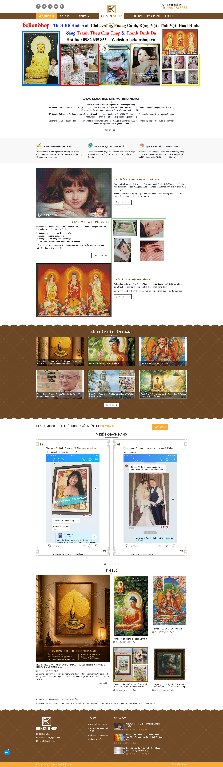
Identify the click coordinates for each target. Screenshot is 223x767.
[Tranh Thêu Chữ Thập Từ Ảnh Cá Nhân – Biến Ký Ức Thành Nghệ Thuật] (130, 664)
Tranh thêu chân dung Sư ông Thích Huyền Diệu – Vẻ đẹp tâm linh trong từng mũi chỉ (59, 395)
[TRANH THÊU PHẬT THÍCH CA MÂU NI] (111, 351)
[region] (111, 53)
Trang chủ (48, 16)
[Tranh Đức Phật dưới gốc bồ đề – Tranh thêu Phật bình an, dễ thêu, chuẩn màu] (163, 384)
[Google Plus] (50, 6)
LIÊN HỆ (169, 16)
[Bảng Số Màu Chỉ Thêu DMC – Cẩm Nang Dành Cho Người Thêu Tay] (119, 750)
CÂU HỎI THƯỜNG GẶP (99, 735)
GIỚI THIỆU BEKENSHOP (99, 724)
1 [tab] (105, 564)
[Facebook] (38, 6)
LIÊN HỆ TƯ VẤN (96, 739)
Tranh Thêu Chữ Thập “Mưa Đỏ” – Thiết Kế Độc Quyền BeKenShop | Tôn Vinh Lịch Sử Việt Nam (169, 686)
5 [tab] (115, 564)
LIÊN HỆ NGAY (160, 427)
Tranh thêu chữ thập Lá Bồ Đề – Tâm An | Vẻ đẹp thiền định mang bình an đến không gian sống (59, 362)
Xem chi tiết (110, 130)
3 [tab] (110, 564)
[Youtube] (56, 6)
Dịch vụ (83, 16)
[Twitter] (44, 6)
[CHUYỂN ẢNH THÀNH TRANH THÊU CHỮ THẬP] (119, 726)
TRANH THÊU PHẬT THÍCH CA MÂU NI (104, 363)
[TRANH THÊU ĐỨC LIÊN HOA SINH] (163, 351)
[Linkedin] (62, 6)
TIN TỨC (138, 16)
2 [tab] (107, 564)
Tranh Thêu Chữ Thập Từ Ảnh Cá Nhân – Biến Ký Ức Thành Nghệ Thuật (130, 686)
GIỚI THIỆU (65, 16)
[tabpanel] (73, 497)
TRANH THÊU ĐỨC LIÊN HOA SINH (154, 363)
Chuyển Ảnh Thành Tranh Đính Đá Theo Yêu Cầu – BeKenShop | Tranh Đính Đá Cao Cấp (144, 737)
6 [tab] (118, 564)
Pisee (184, 764)
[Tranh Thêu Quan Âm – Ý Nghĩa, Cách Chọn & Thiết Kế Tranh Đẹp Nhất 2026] (111, 384)
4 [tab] (113, 564)
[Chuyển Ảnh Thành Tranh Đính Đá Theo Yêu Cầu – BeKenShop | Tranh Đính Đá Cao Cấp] (119, 737)
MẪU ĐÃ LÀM (153, 16)
